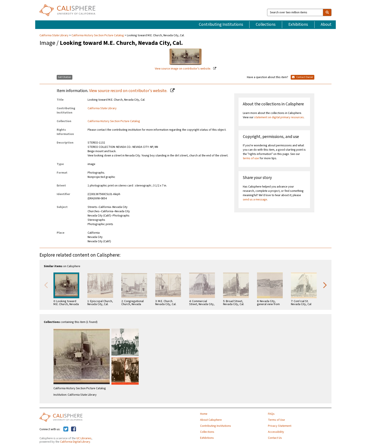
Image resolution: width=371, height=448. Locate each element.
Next (325, 284)
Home (203, 413)
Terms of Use (276, 419)
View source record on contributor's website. (128, 91)
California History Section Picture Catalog (97, 35)
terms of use (251, 158)
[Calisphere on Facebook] (73, 429)
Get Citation (64, 77)
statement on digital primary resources (279, 117)
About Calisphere (211, 419)
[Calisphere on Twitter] (65, 429)
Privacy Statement (279, 425)
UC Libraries (83, 438)
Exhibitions (298, 24)
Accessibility (276, 431)
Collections (265, 24)
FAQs (271, 413)
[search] (327, 12)
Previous (46, 284)
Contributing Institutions (221, 24)
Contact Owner (304, 77)
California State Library (54, 35)
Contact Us (275, 437)
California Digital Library (75, 442)
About (326, 24)
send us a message (255, 199)
